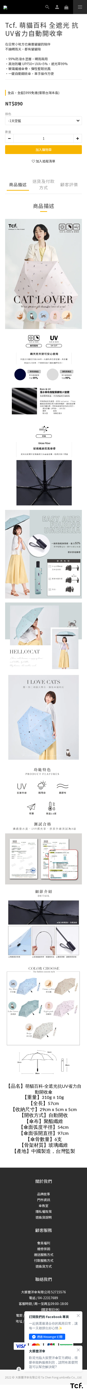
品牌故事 (43, 1194)
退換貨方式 (43, 1266)
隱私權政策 (43, 1211)
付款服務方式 (43, 1260)
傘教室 (43, 1205)
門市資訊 (43, 1199)
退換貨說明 (43, 1217)
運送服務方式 (43, 1254)
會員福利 (43, 1243)
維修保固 (43, 1248)
